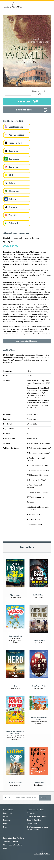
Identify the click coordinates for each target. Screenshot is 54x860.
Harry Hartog (15, 143)
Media (5, 817)
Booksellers (7, 813)
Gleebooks (14, 191)
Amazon (13, 207)
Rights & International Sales (37, 817)
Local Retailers (16, 127)
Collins (12, 183)
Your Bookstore (16, 135)
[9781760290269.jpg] (27, 51)
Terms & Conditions (34, 820)
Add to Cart (24, 101)
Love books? (9, 798)
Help (5, 848)
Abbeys (12, 199)
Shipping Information (10, 841)
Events (5, 824)
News (5, 827)
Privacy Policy (32, 824)
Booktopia (14, 159)
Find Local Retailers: (13, 120)
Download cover (24, 109)
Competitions (8, 810)
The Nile (13, 215)
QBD (11, 175)
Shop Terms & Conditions (12, 845)
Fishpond (13, 223)
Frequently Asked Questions (13, 838)
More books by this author (27, 341)
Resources (7, 820)
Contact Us (31, 813)
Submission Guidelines (35, 810)
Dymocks (13, 167)
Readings (13, 151)
